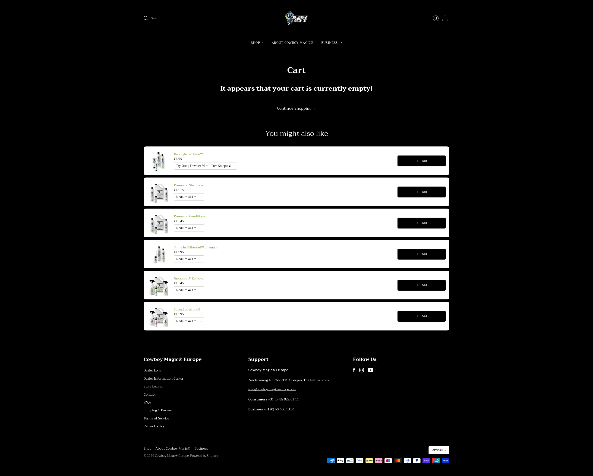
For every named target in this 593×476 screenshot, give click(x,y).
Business (329, 42)
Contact (149, 394)
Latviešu (437, 450)
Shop (255, 42)
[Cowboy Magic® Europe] (296, 18)
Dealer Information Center (163, 378)
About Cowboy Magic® (293, 42)
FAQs (147, 402)
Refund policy (154, 426)
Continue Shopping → (296, 108)
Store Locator (154, 386)
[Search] (146, 18)
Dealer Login (153, 370)
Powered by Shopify (204, 455)
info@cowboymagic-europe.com (272, 389)
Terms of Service (156, 418)
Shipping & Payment (159, 410)
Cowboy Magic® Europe (172, 455)
